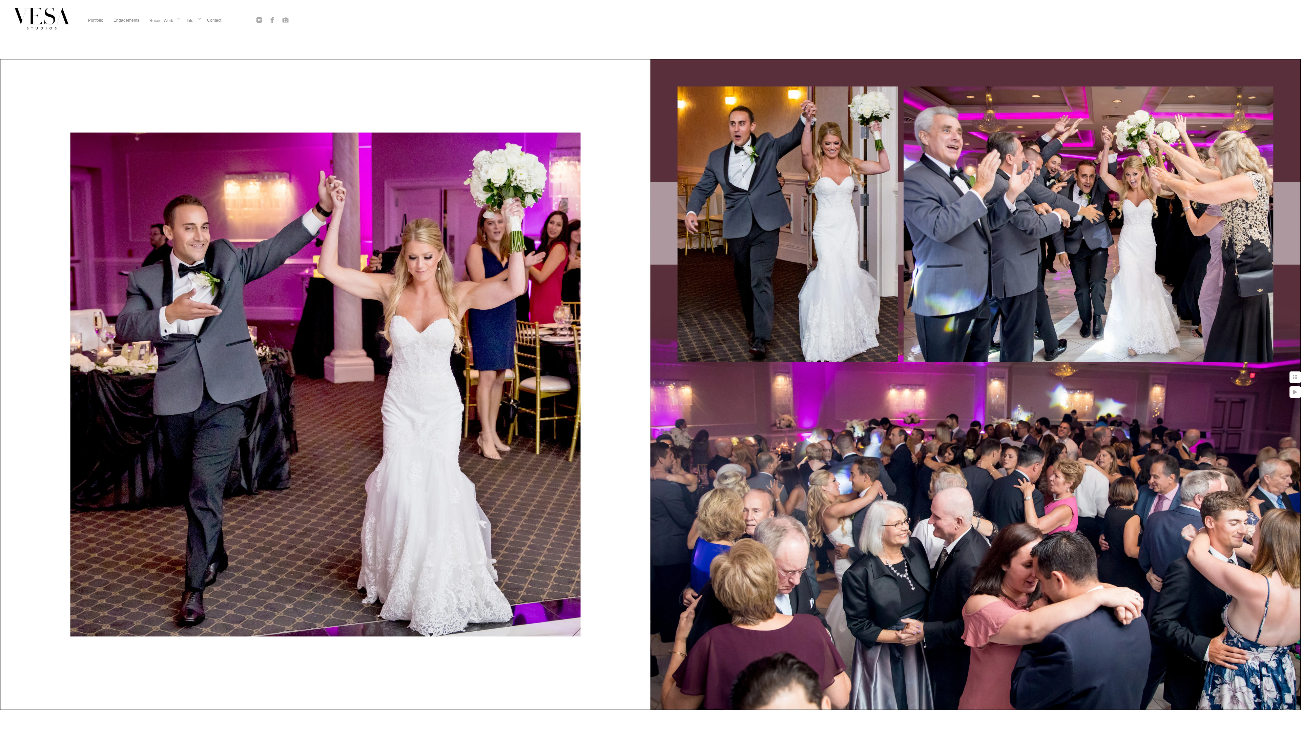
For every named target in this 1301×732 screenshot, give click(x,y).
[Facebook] (272, 20)
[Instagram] (259, 20)
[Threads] (285, 20)
